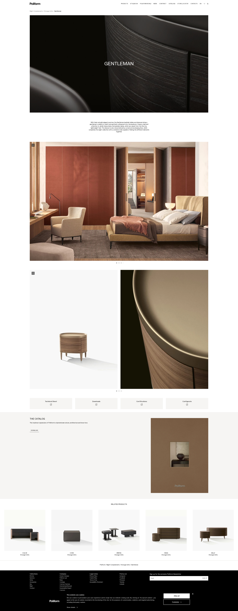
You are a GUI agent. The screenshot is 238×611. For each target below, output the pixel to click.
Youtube (122, 582)
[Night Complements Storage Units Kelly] (213, 530)
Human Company (64, 576)
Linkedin (122, 584)
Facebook (122, 578)
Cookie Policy (93, 578)
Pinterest (122, 580)
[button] (42, 512)
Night (31, 586)
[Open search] (207, 3)
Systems (32, 578)
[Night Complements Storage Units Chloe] (24, 530)
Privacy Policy (93, 576)
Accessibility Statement (96, 582)
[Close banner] (192, 594)
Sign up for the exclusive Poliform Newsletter (165, 574)
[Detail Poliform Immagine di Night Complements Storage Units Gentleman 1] (33, 145)
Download (34, 430)
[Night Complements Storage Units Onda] (166, 530)
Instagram (122, 576)
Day (31, 584)
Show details (71, 607)
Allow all (176, 596)
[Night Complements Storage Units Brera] (119, 530)
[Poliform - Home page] (35, 4)
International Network (66, 586)
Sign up (204, 578)
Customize (175, 602)
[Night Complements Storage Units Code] (72, 530)
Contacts (62, 590)
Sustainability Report (65, 588)
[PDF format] (179, 455)
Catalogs (62, 582)
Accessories (33, 582)
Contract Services (65, 584)
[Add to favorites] (204, 3)
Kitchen (32, 576)
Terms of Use (93, 580)
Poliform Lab (63, 578)
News (61, 580)
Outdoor (32, 588)
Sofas (31, 580)
